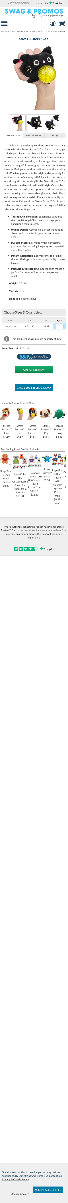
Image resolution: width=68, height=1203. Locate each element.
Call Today (34, 387)
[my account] (53, 24)
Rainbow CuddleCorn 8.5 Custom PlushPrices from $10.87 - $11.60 (35, 483)
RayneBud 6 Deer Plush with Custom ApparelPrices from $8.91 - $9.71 (57, 486)
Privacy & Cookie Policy (15, 1179)
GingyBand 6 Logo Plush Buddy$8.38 (6, 478)
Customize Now (34, 369)
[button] (18, 3)
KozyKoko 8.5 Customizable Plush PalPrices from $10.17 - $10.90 (20, 485)
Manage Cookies (20, 1193)
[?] (27, 348)
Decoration (34, 135)
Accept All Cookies (47, 1189)
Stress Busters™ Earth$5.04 (47, 475)
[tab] (12, 135)
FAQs (55, 135)
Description (12, 135)
